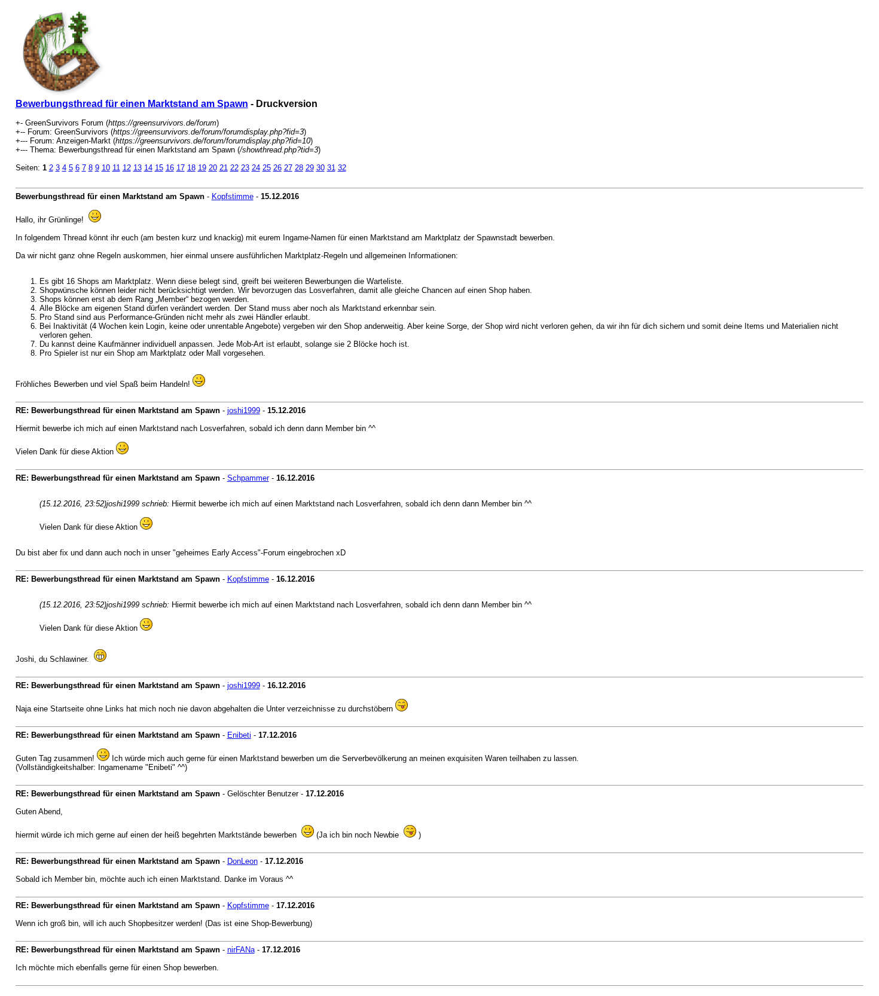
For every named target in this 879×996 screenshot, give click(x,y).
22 (234, 167)
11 (116, 167)
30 (320, 167)
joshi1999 (243, 410)
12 (127, 167)
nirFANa (241, 949)
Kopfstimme (233, 196)
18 (191, 167)
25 (267, 167)
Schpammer (248, 477)
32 (342, 167)
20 (213, 167)
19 (202, 167)
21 (223, 167)
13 (137, 167)
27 (288, 167)
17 (180, 167)
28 (299, 167)
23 (245, 167)
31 (331, 167)
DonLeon (242, 861)
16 (170, 167)
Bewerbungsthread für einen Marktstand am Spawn (132, 104)
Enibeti (239, 735)
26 (277, 167)
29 (310, 167)
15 (159, 167)
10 (106, 167)
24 (256, 167)
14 (148, 167)
